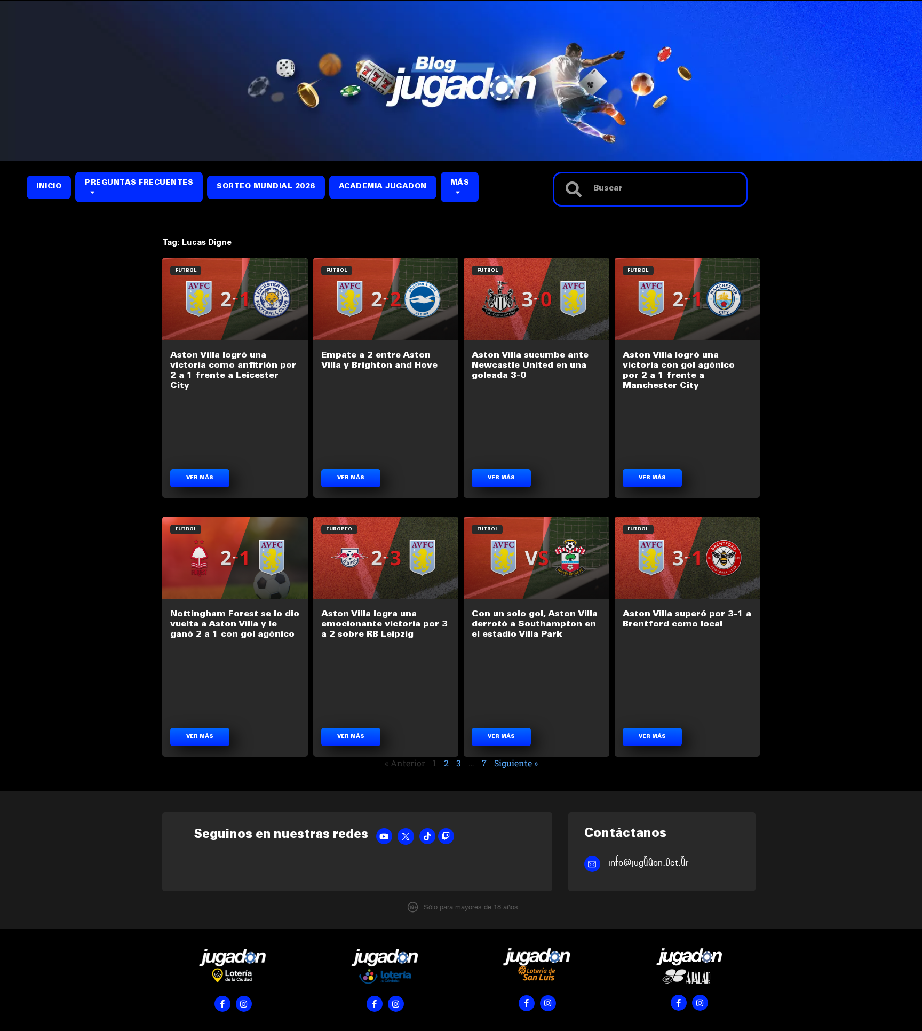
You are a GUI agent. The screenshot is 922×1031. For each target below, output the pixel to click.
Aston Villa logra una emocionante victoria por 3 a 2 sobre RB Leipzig (384, 624)
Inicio (48, 187)
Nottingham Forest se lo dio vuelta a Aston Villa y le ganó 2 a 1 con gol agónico (234, 624)
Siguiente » (516, 762)
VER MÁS (199, 478)
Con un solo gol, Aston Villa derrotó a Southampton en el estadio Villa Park (535, 624)
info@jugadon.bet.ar (648, 863)
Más (460, 183)
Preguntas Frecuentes (139, 183)
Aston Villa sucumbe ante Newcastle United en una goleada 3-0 (530, 365)
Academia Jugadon (383, 187)
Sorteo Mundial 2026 (266, 187)
